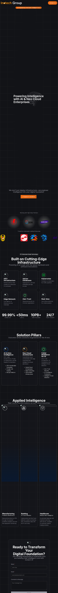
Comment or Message (17, 579)
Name (13, 564)
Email (13, 571)
